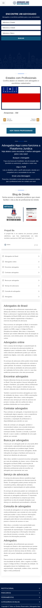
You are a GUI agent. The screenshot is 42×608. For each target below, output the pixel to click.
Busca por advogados (12, 280)
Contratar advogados (12, 272)
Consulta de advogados (12, 291)
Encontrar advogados (12, 267)
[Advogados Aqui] (21, 3)
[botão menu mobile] (3, 3)
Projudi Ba (9, 230)
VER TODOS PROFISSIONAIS (21, 131)
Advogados (8, 296)
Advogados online (10, 262)
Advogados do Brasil (11, 256)
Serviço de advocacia (12, 286)
